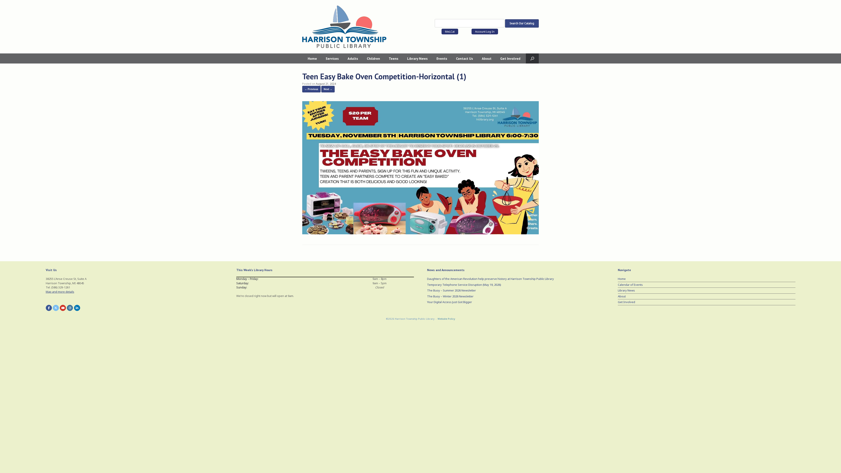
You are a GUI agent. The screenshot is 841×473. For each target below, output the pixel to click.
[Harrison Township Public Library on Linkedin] (77, 308)
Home (312, 58)
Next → (328, 89)
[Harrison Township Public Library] (344, 26)
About (486, 58)
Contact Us (464, 58)
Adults (353, 58)
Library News (417, 58)
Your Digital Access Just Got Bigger (449, 302)
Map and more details (60, 292)
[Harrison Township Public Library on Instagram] (70, 308)
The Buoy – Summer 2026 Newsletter (451, 290)
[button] (532, 58)
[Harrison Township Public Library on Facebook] (49, 308)
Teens (393, 58)
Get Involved (510, 58)
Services (332, 58)
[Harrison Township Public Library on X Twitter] (56, 308)
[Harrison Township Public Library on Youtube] (63, 308)
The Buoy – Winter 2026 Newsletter (450, 296)
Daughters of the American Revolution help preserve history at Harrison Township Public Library (490, 279)
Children (373, 58)
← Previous (311, 89)
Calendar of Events (630, 285)
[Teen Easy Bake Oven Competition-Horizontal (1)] (420, 233)
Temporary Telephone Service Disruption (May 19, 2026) (464, 285)
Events (441, 58)
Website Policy (446, 318)
